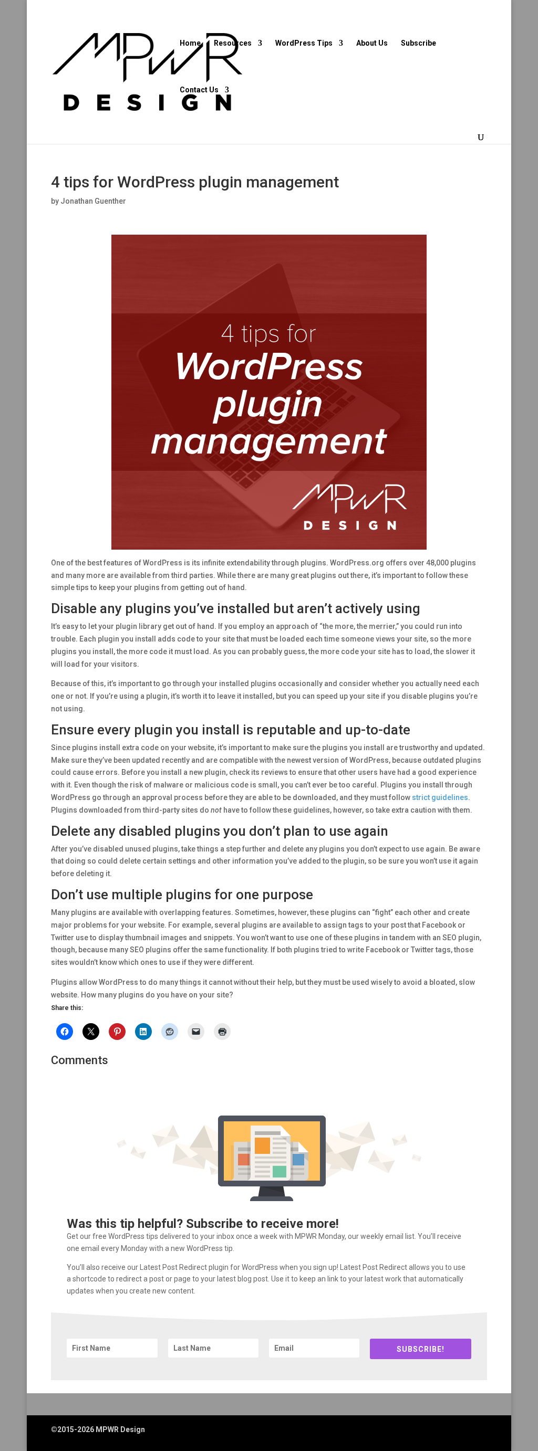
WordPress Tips (304, 43)
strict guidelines (440, 797)
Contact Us (199, 90)
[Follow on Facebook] (390, 1431)
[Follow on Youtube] (453, 1431)
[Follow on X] (411, 1431)
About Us (372, 43)
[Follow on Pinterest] (476, 1431)
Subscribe (418, 43)
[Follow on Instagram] (432, 1431)
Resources (233, 43)
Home (190, 43)
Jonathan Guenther (93, 201)
